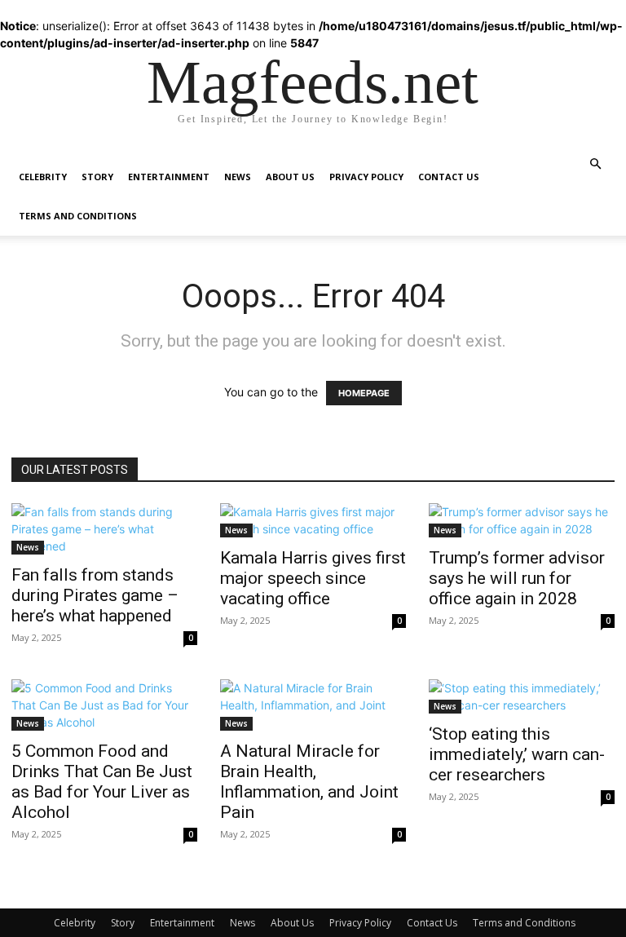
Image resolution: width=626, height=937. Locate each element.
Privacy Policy (366, 176)
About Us (290, 176)
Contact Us (448, 176)
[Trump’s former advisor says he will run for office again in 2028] (522, 520)
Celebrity (43, 176)
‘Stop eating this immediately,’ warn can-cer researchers (517, 754)
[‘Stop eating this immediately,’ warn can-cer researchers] (522, 696)
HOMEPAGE (364, 393)
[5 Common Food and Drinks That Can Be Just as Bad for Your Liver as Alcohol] (104, 705)
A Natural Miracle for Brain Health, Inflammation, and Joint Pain (309, 781)
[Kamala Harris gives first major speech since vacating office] (313, 520)
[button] (595, 164)
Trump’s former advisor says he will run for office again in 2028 (517, 578)
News (237, 176)
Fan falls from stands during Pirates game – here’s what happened (95, 595)
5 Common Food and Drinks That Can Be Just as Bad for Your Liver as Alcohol (101, 781)
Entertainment (168, 176)
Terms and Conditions (78, 216)
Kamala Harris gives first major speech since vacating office (313, 578)
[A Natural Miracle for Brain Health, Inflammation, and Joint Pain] (313, 705)
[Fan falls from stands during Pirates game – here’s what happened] (104, 529)
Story (97, 176)
